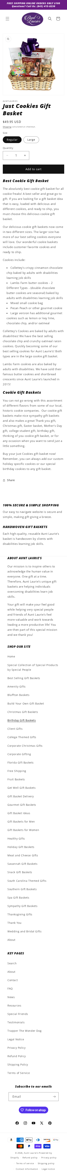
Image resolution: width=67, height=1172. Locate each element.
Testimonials (16, 1022)
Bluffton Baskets (18, 695)
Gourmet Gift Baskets (21, 804)
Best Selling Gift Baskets (23, 678)
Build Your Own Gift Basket (25, 703)
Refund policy (30, 1157)
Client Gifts (15, 728)
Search (12, 963)
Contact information (27, 1169)
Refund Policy (16, 1056)
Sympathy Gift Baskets (22, 906)
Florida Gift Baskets (20, 762)
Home (11, 656)
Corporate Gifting (19, 754)
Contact (12, 980)
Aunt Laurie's (31, 1152)
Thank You (14, 923)
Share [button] (11, 480)
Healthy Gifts (16, 838)
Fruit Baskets (16, 779)
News (11, 997)
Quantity (8, 148)
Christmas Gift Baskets (22, 712)
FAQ (10, 988)
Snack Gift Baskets (19, 872)
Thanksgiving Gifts (19, 914)
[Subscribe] (54, 1096)
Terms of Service (18, 1073)
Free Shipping (16, 771)
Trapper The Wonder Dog (24, 1030)
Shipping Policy (17, 1064)
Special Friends (17, 1014)
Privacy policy (49, 1157)
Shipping (7, 126)
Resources (14, 1005)
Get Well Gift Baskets (21, 787)
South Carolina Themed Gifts (26, 881)
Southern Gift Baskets (22, 889)
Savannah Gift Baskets (22, 864)
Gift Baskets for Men (21, 821)
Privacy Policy (16, 1047)
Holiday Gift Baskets (20, 847)
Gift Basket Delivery (20, 796)
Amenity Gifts (16, 686)
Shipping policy (46, 1163)
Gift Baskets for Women (23, 830)
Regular (12, 139)
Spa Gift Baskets (18, 897)
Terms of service (25, 1163)
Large (31, 139)
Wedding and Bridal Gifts (24, 931)
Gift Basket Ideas (18, 813)
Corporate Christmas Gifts (25, 745)
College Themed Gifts (21, 737)
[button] (7, 19)
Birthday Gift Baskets (21, 720)
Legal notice (48, 1169)
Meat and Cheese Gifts (22, 855)
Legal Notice (15, 1039)
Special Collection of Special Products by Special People (32, 667)
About (11, 940)
